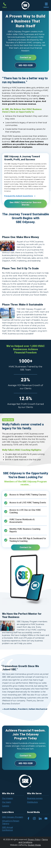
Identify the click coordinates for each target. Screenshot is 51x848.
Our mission (7, 798)
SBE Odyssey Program (12, 817)
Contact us (25, 57)
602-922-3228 (26, 65)
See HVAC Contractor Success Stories (25, 203)
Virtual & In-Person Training (10, 822)
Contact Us (25, 547)
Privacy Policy (34, 839)
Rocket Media (34, 845)
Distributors (32, 802)
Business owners (34, 798)
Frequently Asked (18, 196)
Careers (5, 806)
